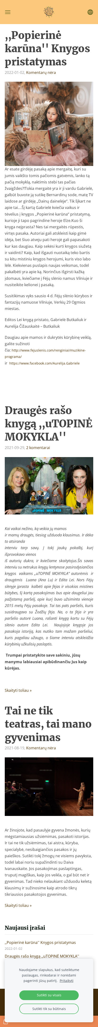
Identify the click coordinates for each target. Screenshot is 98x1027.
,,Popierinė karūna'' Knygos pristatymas (40, 942)
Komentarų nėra (41, 72)
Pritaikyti (67, 980)
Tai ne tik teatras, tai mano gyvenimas (48, 724)
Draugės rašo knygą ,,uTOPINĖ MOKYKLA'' (42, 956)
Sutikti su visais (49, 995)
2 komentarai (38, 447)
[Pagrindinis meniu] (7, 12)
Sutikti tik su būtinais (49, 1008)
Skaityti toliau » (18, 690)
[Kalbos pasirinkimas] (90, 12)
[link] (44, 363)
